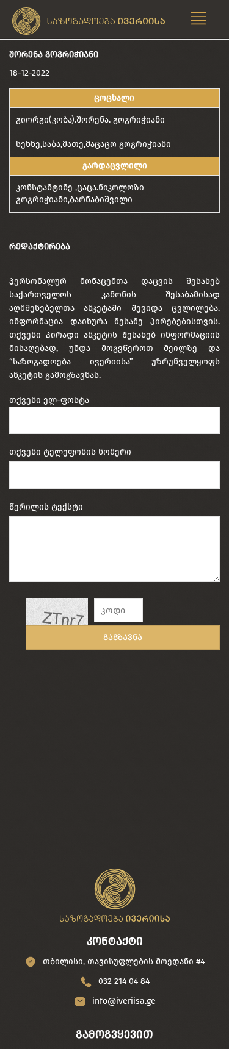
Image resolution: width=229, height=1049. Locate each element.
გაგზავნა (122, 637)
